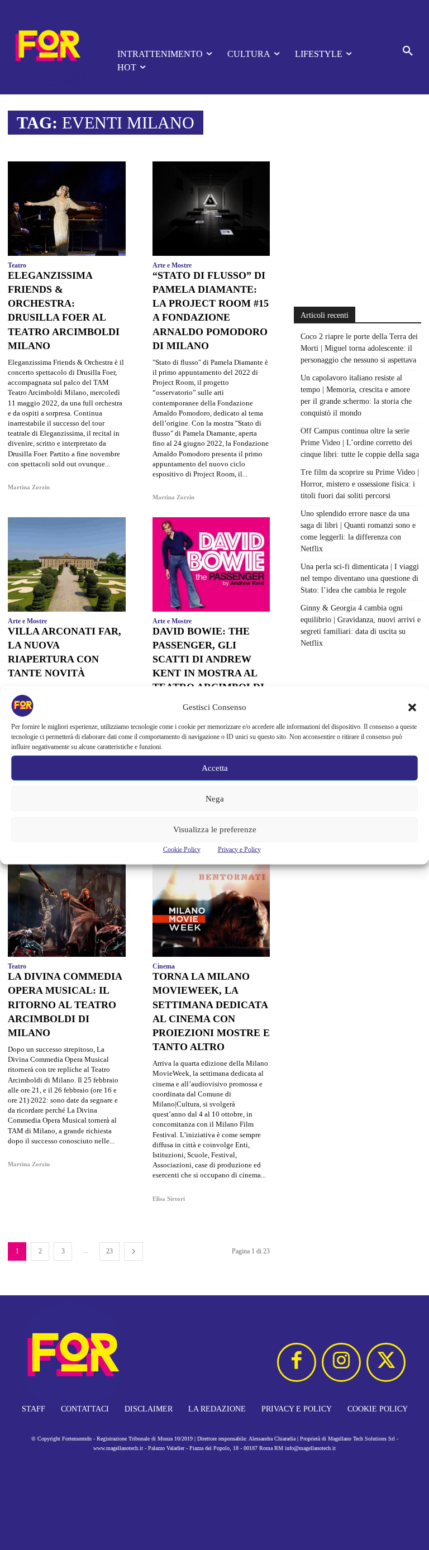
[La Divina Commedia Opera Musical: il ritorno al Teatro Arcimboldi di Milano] (67, 910)
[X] (386, 1362)
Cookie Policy (182, 849)
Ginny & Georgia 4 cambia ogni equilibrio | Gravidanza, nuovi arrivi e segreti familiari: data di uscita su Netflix (361, 625)
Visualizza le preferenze (214, 829)
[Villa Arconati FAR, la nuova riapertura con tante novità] (67, 564)
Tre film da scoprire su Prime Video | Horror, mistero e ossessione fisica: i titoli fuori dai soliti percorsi (360, 484)
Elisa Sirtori (168, 1198)
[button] (412, 707)
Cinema (163, 966)
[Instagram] (341, 1362)
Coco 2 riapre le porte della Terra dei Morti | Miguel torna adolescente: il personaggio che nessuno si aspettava (359, 348)
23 (109, 1251)
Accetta (215, 768)
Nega (215, 798)
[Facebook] (296, 1362)
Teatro (17, 265)
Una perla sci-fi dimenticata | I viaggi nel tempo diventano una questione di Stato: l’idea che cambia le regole (360, 578)
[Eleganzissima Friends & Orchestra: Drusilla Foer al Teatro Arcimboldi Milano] (67, 208)
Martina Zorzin (29, 487)
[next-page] (133, 1251)
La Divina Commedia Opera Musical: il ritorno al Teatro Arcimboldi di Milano (65, 1004)
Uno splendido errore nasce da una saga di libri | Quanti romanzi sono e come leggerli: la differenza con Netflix (358, 531)
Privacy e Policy (239, 849)
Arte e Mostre (172, 265)
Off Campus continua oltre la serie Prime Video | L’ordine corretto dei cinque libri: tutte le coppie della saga (360, 443)
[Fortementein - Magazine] (47, 47)
